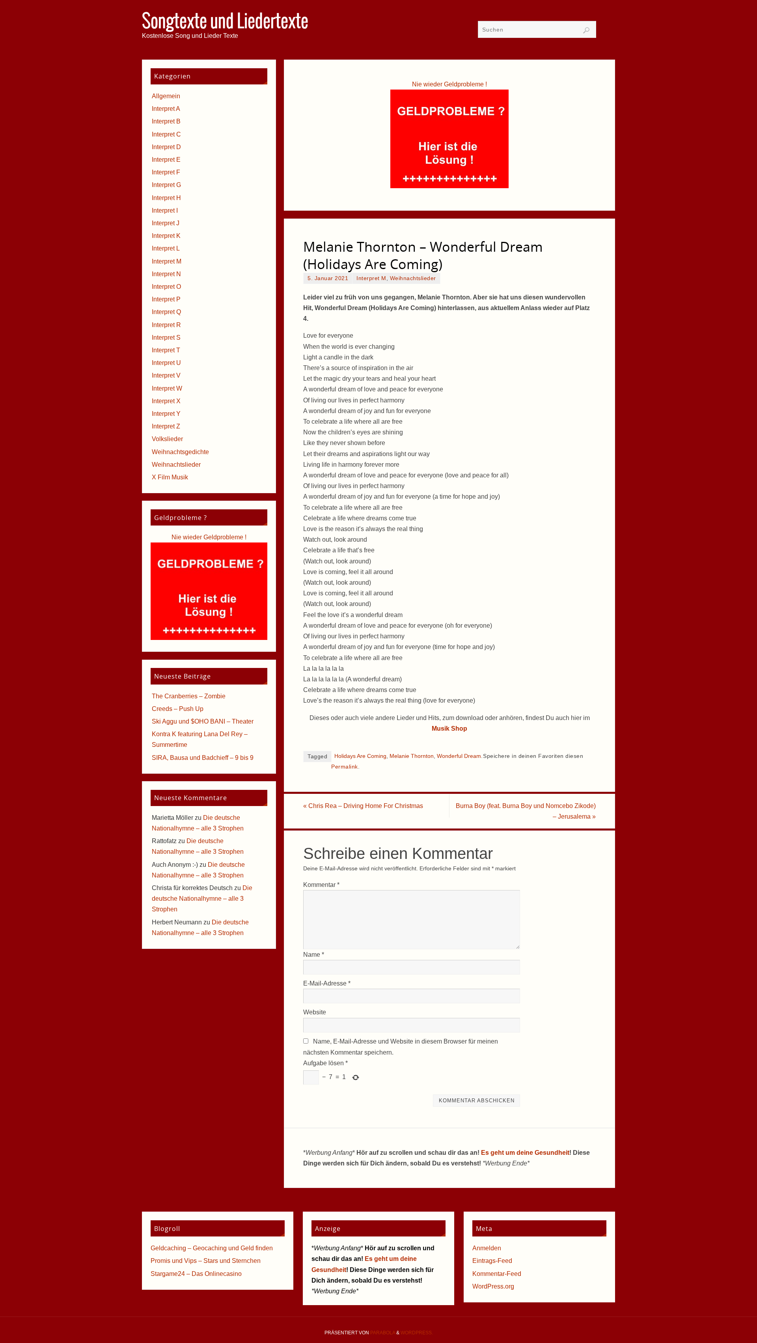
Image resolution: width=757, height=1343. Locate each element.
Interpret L (166, 248)
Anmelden (486, 1248)
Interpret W (167, 388)
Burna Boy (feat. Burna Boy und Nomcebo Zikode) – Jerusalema (526, 811)
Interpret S (166, 337)
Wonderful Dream (459, 756)
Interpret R (166, 325)
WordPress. (417, 1333)
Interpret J (165, 223)
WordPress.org (493, 1286)
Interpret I (165, 210)
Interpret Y (166, 413)
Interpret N (166, 274)
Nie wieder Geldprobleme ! (449, 84)
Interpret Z (166, 426)
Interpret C (166, 134)
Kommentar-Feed (496, 1273)
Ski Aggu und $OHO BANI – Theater (203, 721)
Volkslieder (167, 439)
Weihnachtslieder (413, 278)
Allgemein (166, 96)
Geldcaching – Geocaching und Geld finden (212, 1248)
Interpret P (166, 299)
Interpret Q (166, 312)
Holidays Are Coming (360, 756)
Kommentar (321, 884)
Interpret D (166, 147)
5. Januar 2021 (328, 278)
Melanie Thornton (412, 756)
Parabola (382, 1333)
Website (314, 1012)
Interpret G (166, 184)
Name (313, 954)
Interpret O (166, 286)
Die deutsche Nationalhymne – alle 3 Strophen (202, 899)
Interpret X (166, 401)
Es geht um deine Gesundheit (525, 1152)
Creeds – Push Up (177, 708)
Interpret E (166, 159)
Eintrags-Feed (492, 1260)
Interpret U (166, 362)
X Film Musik (170, 477)
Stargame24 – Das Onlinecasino (196, 1273)
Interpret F (166, 172)
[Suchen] (586, 30)
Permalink (344, 767)
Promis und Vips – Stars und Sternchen (206, 1260)
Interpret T (166, 350)
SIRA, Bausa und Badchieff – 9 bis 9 (203, 757)
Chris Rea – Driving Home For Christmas (363, 805)
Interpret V (166, 375)
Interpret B (166, 121)
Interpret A (166, 108)
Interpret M (371, 278)
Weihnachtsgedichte (180, 452)
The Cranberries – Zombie (189, 696)
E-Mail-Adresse (327, 983)
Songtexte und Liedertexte (225, 22)
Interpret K (166, 235)
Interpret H (166, 198)
